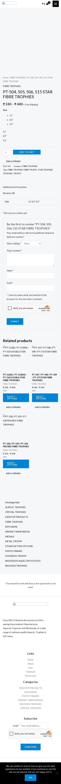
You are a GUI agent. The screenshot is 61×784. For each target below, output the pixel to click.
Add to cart (26, 152)
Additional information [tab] (15, 187)
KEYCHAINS (30, 692)
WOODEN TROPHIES (30, 704)
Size (5, 110)
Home (5, 77)
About (31, 663)
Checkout (30, 671)
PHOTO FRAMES (30, 696)
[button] (12, 161)
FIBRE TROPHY (30, 170)
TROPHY (17, 173)
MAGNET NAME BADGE (30, 700)
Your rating (14, 243)
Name (10, 270)
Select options (12, 397)
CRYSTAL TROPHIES (30, 708)
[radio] (33, 115)
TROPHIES (7, 173)
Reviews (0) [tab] (9, 193)
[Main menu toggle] (56, 4)
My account (30, 675)
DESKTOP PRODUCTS (30, 688)
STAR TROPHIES (45, 170)
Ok (30, 777)
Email (10, 283)
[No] (57, 773)
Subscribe (30, 747)
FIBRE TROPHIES (17, 77)
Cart (30, 667)
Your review (14, 250)
